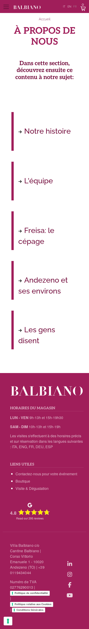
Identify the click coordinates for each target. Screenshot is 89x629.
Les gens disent (36, 335)
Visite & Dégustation (32, 488)
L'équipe (38, 180)
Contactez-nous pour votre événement (46, 473)
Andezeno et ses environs (43, 285)
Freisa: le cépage (36, 235)
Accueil (44, 19)
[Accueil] (27, 7)
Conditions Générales (29, 609)
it (64, 6)
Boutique (23, 481)
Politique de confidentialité (31, 593)
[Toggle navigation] (6, 7)
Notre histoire (47, 131)
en (69, 6)
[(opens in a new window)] (69, 564)
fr (75, 6)
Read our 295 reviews (30, 518)
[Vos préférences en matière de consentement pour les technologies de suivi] (8, 621)
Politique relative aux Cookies (33, 604)
